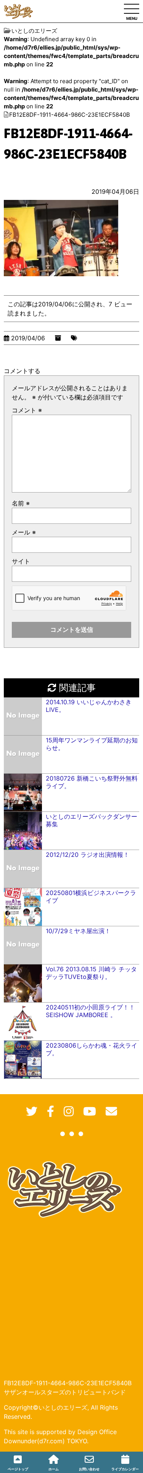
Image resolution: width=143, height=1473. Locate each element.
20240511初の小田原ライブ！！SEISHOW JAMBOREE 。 (90, 1011)
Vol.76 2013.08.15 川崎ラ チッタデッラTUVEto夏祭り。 (91, 972)
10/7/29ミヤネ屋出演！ (78, 931)
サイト (21, 561)
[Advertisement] (71, 1293)
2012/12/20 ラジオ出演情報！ (87, 854)
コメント (27, 410)
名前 (21, 503)
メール (24, 532)
